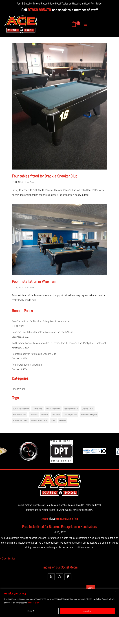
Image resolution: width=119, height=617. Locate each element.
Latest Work (29, 182)
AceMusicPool (37, 409)
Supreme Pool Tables (20, 420)
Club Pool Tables (87, 409)
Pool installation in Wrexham (34, 281)
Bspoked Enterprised (71, 409)
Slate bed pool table (70, 414)
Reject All (31, 611)
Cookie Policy (33, 602)
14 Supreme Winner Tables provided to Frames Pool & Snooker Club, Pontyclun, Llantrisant (59, 343)
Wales (53, 420)
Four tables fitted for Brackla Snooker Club (44, 176)
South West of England (89, 414)
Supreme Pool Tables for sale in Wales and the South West (42, 332)
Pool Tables (56, 414)
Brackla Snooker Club (53, 409)
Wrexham (62, 420)
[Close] (116, 591)
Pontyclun (44, 414)
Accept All (88, 611)
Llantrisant (33, 414)
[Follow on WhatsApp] (59, 576)
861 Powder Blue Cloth (21, 409)
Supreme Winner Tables (39, 420)
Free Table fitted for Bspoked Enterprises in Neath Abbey (41, 321)
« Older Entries (7, 558)
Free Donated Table (19, 414)
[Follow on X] (51, 576)
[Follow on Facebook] (67, 576)
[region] (59, 603)
